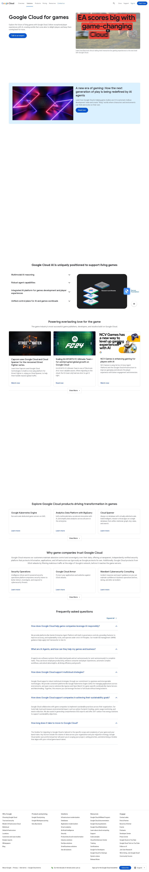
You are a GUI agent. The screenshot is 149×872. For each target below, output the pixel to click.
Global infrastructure (9, 830)
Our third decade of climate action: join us (67, 868)
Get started (106, 71)
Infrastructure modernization (70, 817)
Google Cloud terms (34, 868)
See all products (37, 824)
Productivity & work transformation (72, 837)
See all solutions (66, 849)
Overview (21, 3)
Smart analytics (66, 827)
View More (73, 391)
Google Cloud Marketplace (98, 827)
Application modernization (69, 824)
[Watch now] (62, 244)
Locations (5, 833)
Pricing (45, 3)
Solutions (30, 3)
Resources (81, 71)
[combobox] (140, 868)
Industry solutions (66, 840)
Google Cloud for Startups (98, 853)
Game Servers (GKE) (116, 242)
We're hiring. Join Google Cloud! (130, 853)
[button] (41, 275)
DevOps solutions (66, 843)
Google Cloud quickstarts (98, 824)
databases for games (125, 217)
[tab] (68, 418)
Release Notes (95, 859)
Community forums (126, 856)
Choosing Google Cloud (9, 817)
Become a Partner (125, 824)
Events (122, 827)
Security (63, 833)
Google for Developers (97, 849)
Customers (67, 71)
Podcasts (123, 830)
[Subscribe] (125, 867)
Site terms (23, 868)
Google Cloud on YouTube (128, 840)
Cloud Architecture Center (98, 840)
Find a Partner (124, 820)
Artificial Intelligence (67, 830)
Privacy (15, 868)
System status (95, 856)
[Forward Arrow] (136, 242)
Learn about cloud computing (99, 830)
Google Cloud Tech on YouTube (130, 843)
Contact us (60, 3)
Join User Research (126, 849)
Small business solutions (69, 846)
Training (93, 843)
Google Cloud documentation (99, 820)
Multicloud (5, 827)
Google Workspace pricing (40, 820)
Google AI (54, 71)
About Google (6, 868)
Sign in (133, 3)
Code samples (95, 837)
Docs (120, 3)
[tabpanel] (74, 460)
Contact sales (124, 817)
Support (126, 3)
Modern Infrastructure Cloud (11, 824)
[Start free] (142, 3)
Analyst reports (7, 840)
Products (93, 71)
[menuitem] (21, 153)
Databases (64, 820)
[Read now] (82, 110)
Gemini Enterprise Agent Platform (121, 252)
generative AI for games (103, 224)
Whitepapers (6, 843)
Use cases (42, 71)
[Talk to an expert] (18, 35)
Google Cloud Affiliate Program (100, 817)
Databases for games (117, 247)
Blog (3, 846)
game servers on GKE (73, 211)
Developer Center (125, 833)
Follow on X (123, 846)
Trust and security (8, 820)
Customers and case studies (11, 837)
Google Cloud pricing (38, 817)
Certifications (94, 846)
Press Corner (124, 837)
